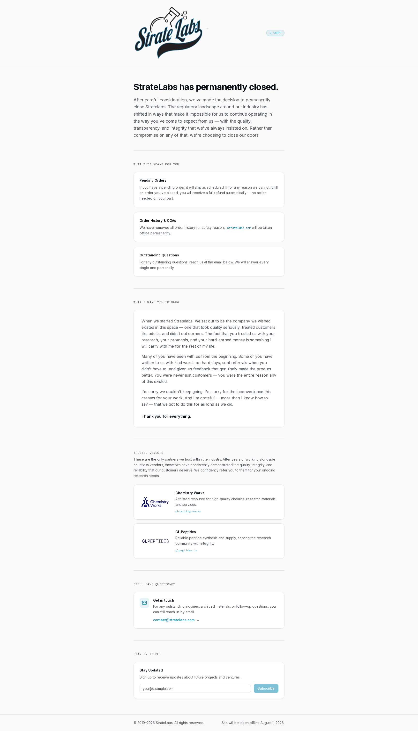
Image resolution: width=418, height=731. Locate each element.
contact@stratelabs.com (176, 620)
